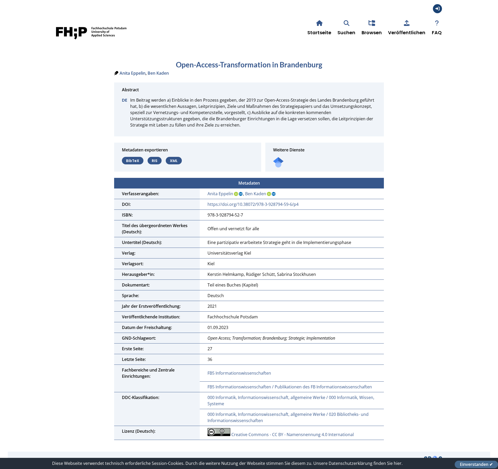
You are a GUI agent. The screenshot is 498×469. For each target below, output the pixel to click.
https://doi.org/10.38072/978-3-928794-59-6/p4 (253, 204)
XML (174, 160)
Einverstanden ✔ (476, 464)
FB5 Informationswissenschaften (239, 373)
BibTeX (132, 160)
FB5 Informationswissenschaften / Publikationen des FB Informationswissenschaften (290, 387)
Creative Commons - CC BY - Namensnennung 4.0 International (292, 434)
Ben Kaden (158, 73)
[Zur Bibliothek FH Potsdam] (91, 41)
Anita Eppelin (133, 73)
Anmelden (437, 8)
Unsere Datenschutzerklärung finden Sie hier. (358, 463)
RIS (154, 160)
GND (241, 194)
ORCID (236, 194)
